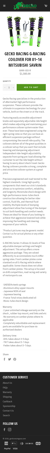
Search (6, 415)
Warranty (7, 392)
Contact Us (8, 410)
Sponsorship (9, 406)
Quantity (7, 81)
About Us (7, 382)
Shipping (7, 396)
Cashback (7, 401)
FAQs (5, 387)
